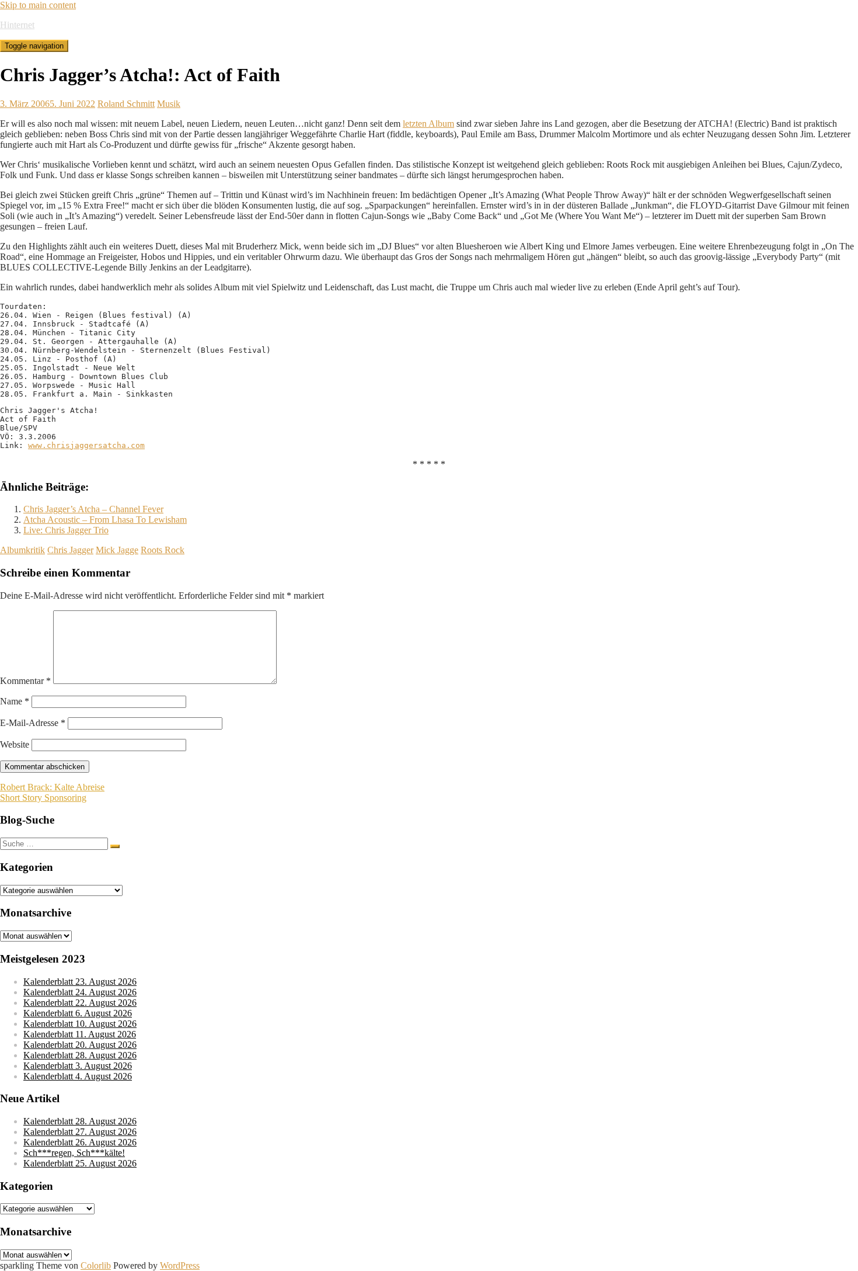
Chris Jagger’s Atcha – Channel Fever (93, 509)
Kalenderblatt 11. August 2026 (79, 1034)
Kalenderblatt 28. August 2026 (80, 1055)
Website (14, 744)
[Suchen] (115, 846)
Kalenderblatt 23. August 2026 (80, 982)
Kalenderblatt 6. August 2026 (77, 1013)
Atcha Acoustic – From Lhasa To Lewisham (105, 520)
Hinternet (17, 25)
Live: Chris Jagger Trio (66, 530)
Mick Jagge (117, 550)
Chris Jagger (70, 550)
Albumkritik (22, 550)
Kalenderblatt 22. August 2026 (80, 1003)
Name (14, 701)
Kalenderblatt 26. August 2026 (80, 1142)
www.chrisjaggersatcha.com (86, 445)
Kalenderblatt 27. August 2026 (80, 1132)
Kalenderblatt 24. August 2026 (80, 992)
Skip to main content (38, 5)
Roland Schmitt (126, 104)
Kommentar (25, 681)
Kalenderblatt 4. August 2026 (77, 1076)
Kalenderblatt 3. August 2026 (77, 1066)
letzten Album (428, 124)
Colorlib (96, 1265)
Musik (168, 104)
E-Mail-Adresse (32, 723)
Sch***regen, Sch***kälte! (74, 1153)
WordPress (180, 1265)
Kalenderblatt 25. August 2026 (80, 1163)
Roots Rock (162, 550)
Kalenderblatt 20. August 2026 (80, 1045)
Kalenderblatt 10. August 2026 (80, 1024)
